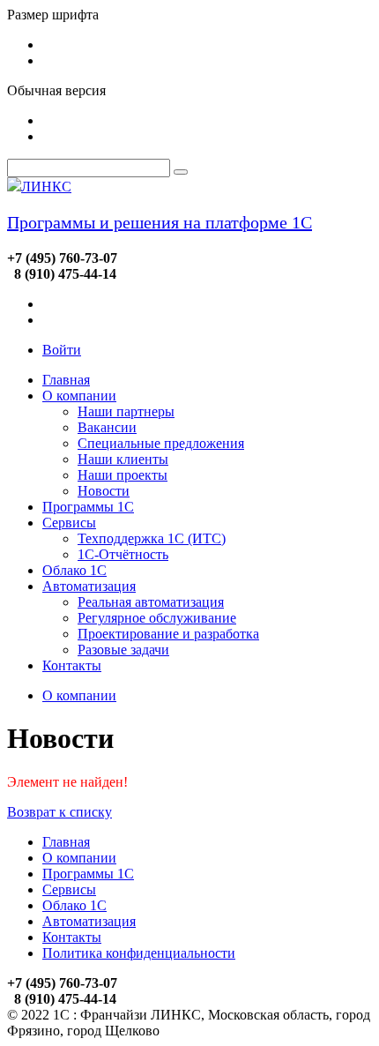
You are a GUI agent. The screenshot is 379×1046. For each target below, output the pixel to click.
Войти (61, 349)
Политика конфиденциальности (138, 952)
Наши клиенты (123, 459)
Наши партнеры (126, 411)
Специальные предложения (161, 443)
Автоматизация (89, 586)
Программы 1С (88, 506)
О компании (79, 395)
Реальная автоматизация (151, 601)
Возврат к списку (59, 811)
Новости (104, 490)
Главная (66, 379)
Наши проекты (122, 474)
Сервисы (69, 522)
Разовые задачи (123, 649)
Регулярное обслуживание (157, 617)
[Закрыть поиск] (181, 172)
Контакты (71, 665)
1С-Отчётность (123, 554)
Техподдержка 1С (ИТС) (152, 538)
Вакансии (107, 427)
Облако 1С (74, 570)
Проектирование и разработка (168, 633)
